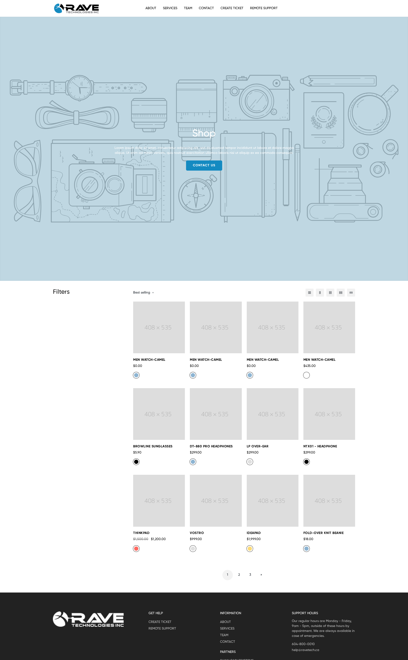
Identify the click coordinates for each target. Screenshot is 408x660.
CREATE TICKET (232, 8)
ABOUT (150, 8)
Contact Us (204, 165)
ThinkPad (141, 533)
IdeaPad (254, 533)
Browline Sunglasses (153, 446)
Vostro (197, 533)
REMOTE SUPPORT (264, 8)
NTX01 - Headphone (320, 446)
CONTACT (206, 8)
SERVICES (170, 8)
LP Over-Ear (258, 446)
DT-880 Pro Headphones (211, 446)
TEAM (188, 8)
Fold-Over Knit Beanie (323, 533)
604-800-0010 (303, 644)
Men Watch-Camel (149, 360)
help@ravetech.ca (305, 650)
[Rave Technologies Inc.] (76, 8)
